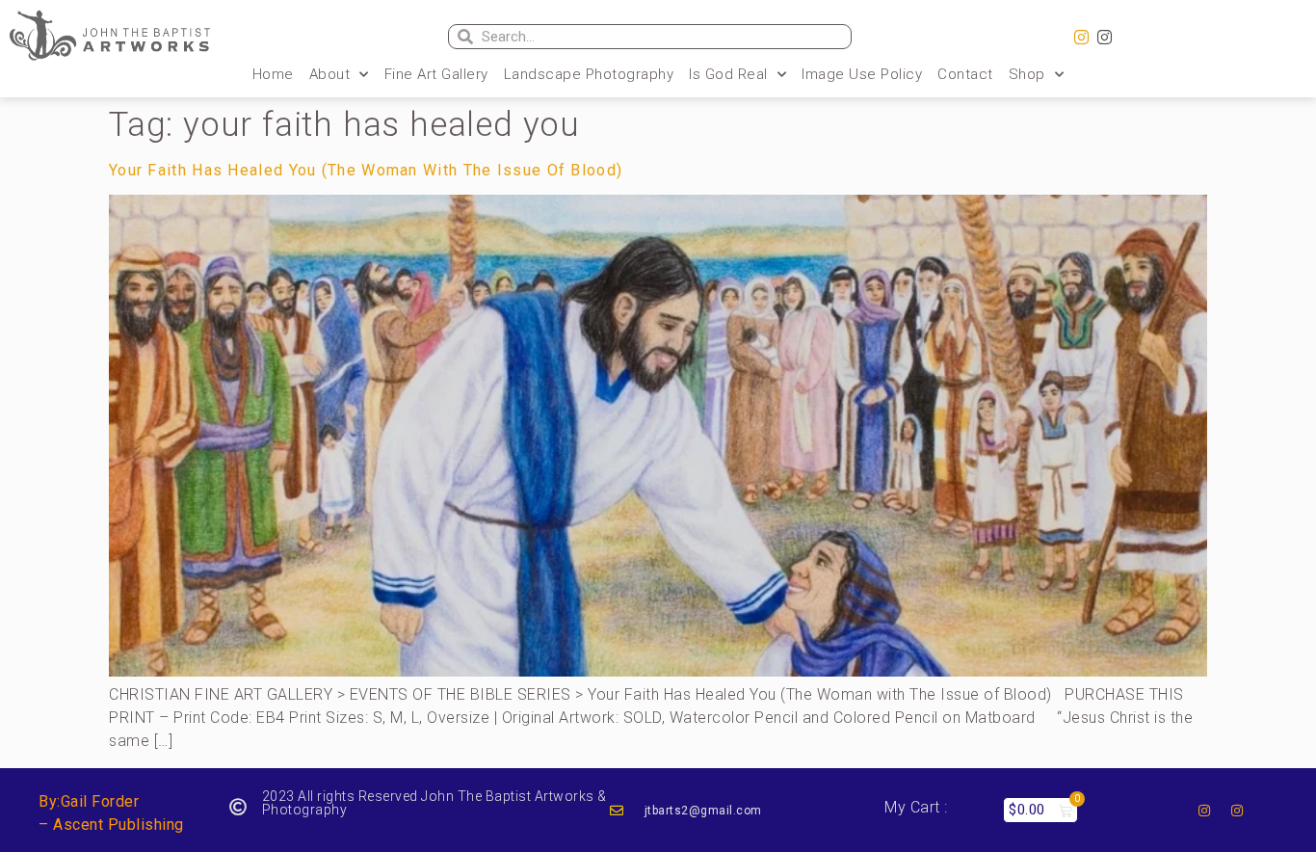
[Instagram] (1081, 37)
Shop (1027, 74)
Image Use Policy (862, 74)
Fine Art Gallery (436, 74)
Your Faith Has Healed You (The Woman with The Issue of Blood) (365, 170)
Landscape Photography (589, 74)
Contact (965, 74)
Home (273, 74)
